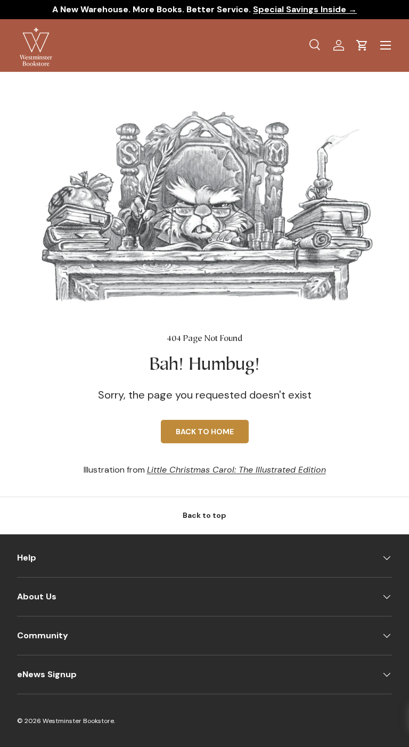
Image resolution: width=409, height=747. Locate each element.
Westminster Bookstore (78, 721)
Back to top (204, 515)
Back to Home (205, 431)
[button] (362, 45)
